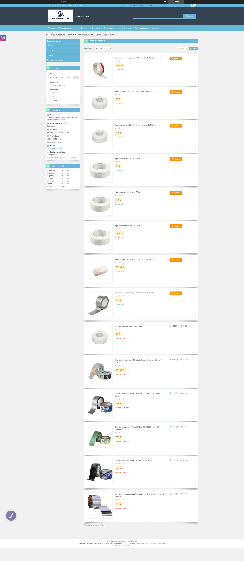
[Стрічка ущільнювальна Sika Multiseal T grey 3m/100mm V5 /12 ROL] (100, 506)
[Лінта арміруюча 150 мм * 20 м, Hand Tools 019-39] (100, 271)
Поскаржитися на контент (135, 543)
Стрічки (99, 35)
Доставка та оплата (112, 28)
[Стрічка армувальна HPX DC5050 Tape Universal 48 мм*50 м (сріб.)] (100, 371)
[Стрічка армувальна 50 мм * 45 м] (100, 338)
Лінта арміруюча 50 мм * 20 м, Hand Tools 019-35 (135, 91)
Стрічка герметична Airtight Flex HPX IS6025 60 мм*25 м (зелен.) (138, 428)
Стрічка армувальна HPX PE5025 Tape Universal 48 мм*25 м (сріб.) (139, 394)
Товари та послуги (66, 28)
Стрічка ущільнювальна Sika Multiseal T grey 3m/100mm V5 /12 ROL (139, 495)
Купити (177, 58)
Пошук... (189, 16)
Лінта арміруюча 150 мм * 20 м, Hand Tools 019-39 (135, 259)
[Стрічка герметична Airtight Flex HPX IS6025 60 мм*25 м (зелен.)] (100, 438)
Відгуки (127, 28)
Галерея (183, 48)
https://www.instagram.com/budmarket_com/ (63, 158)
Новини (50, 46)
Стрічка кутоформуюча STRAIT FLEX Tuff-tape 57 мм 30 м (138, 58)
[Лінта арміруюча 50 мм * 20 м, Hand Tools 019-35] (100, 103)
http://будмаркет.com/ (55, 148)
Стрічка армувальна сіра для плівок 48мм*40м (134, 293)
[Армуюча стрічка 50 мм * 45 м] (100, 170)
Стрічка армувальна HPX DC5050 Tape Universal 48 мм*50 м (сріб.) (139, 361)
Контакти (96, 28)
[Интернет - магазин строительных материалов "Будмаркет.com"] (60, 16)
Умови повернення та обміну (147, 28)
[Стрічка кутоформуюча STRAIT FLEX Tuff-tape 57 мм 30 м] (100, 69)
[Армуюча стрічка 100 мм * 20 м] (100, 237)
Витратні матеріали (86, 35)
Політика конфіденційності (155, 543)
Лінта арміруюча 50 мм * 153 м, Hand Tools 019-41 (135, 125)
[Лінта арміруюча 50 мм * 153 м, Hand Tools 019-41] (100, 136)
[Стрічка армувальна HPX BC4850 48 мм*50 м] (100, 472)
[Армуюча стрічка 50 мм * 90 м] (100, 203)
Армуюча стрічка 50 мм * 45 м (127, 158)
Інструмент (71, 35)
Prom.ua (134, 541)
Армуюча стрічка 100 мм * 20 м (128, 226)
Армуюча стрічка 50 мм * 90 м (127, 192)
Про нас (84, 28)
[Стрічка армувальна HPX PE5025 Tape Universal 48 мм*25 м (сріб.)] (100, 405)
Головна (51, 28)
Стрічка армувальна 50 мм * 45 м (128, 326)
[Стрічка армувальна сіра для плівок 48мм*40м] (100, 304)
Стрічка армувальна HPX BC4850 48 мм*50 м (133, 460)
